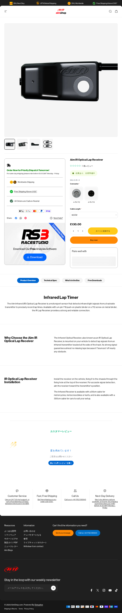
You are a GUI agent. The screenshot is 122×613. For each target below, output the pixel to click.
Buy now (94, 240)
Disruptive (39, 605)
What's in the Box (72, 280)
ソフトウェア (10, 535)
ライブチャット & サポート (35, 542)
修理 (26, 539)
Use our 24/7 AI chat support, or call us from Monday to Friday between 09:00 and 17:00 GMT (17, 502)
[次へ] (112, 84)
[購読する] (53, 588)
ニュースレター (11, 546)
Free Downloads (95, 280)
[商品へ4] (47, 144)
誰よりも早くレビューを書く (61, 463)
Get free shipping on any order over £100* (47, 501)
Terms (21, 609)
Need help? (58, 218)
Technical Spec (50, 280)
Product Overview (28, 280)
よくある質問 (10, 531)
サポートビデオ (11, 539)
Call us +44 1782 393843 (88, 533)
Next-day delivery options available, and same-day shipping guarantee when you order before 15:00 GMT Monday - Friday (105, 504)
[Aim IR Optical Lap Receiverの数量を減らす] (73, 231)
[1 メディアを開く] (61, 80)
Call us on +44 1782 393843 (75, 500)
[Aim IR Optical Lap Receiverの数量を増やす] (83, 231)
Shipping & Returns (10, 609)
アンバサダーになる (32, 535)
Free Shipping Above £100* (106, 3)
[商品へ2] (22, 144)
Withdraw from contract (33, 546)
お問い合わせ (29, 531)
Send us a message (63, 533)
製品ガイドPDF (11, 542)
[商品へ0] (9, 144)
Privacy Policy (29, 609)
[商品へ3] (35, 144)
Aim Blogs (8, 550)
